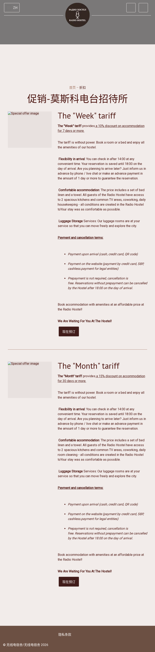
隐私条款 (64, 634)
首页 (72, 88)
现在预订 (68, 332)
